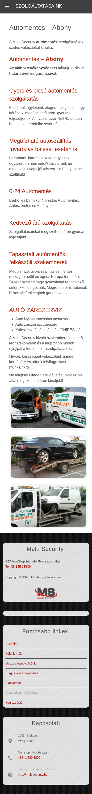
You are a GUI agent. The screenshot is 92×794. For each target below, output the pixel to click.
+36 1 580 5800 (29, 757)
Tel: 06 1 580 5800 (18, 566)
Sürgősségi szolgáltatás (21, 673)
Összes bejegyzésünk (20, 663)
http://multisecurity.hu (32, 774)
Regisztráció (13, 702)
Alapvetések (13, 683)
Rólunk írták (13, 653)
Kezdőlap (11, 644)
